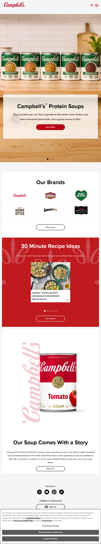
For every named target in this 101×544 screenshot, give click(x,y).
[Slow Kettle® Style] (81, 210)
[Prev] (4, 282)
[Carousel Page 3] (53, 159)
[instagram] (39, 494)
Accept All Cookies (50, 539)
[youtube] (46, 494)
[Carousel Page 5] (56, 311)
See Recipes (50, 318)
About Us (50, 469)
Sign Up (52, 507)
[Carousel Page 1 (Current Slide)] (47, 159)
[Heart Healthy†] (81, 195)
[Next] (97, 282)
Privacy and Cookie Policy (23, 521)
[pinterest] (54, 494)
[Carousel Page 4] (53, 311)
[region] (50, 526)
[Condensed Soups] (20, 195)
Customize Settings (33, 518)
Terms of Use (47, 521)
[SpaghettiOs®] (50, 210)
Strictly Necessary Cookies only (50, 532)
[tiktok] (61, 494)
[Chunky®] (50, 195)
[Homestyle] (20, 211)
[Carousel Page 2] (50, 159)
